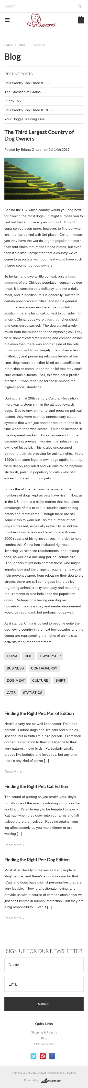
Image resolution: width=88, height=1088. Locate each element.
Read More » (14, 772)
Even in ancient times (21, 350)
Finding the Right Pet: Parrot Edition (39, 713)
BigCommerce (52, 1080)
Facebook (52, 1056)
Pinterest (43, 1056)
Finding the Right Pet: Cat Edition (36, 786)
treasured (52, 319)
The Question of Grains (22, 92)
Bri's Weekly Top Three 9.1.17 (27, 83)
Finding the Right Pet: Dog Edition (37, 859)
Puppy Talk (12, 101)
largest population (57, 241)
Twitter (34, 1056)
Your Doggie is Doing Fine (24, 119)
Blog (22, 44)
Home (8, 44)
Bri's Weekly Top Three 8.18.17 (28, 110)
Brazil (56, 222)
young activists (20, 453)
